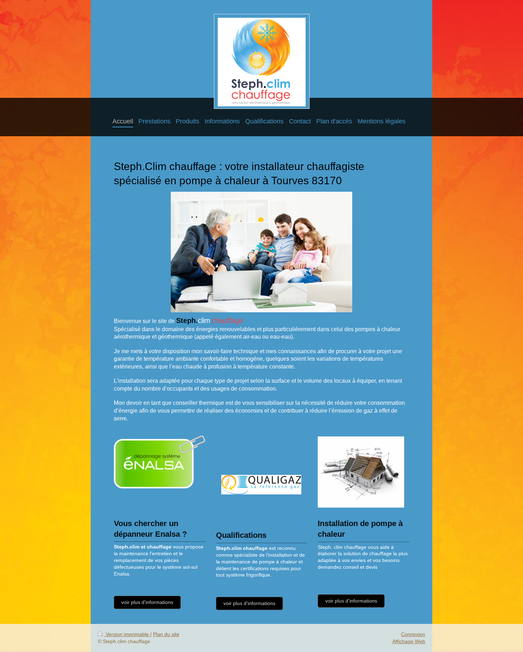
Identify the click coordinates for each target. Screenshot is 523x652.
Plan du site (166, 634)
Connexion (413, 634)
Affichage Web (408, 641)
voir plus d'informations (147, 602)
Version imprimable (127, 634)
